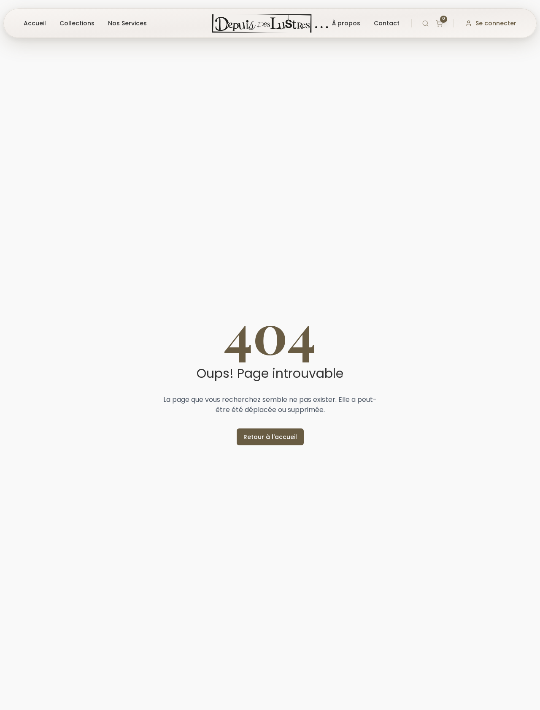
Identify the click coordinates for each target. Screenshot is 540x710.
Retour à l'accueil (270, 437)
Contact (387, 23)
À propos (346, 23)
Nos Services (127, 23)
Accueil (35, 23)
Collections (76, 23)
